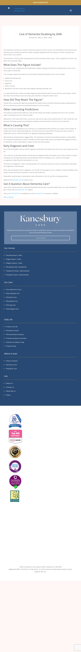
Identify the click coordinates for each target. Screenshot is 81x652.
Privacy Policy (40, 522)
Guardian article (17, 180)
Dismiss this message (40, 649)
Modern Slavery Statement (40, 537)
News (50, 37)
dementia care (22, 190)
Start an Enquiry (40, 238)
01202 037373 (15, 193)
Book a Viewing (8, 197)
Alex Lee (33, 37)
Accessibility (40, 542)
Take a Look (54, 631)
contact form (39, 193)
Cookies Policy (40, 527)
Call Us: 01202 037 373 (40, 2)
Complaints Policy (40, 532)
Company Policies (40, 547)
